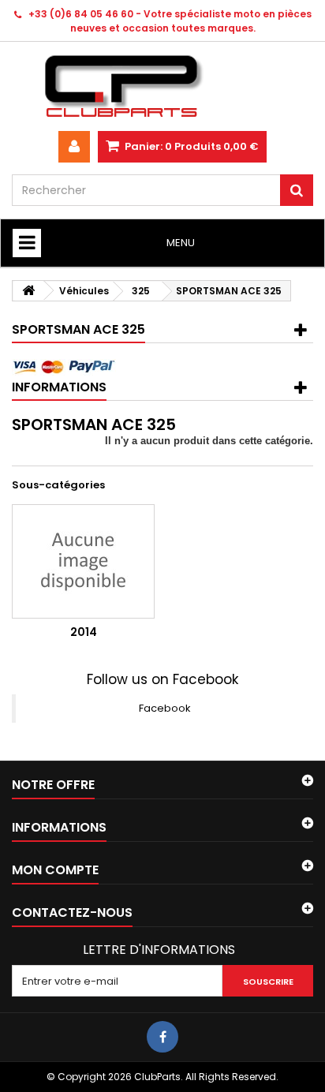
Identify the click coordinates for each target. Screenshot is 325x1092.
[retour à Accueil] (28, 291)
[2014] (83, 561)
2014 (83, 632)
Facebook (165, 708)
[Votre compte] (74, 147)
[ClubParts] (162, 86)
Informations (59, 387)
